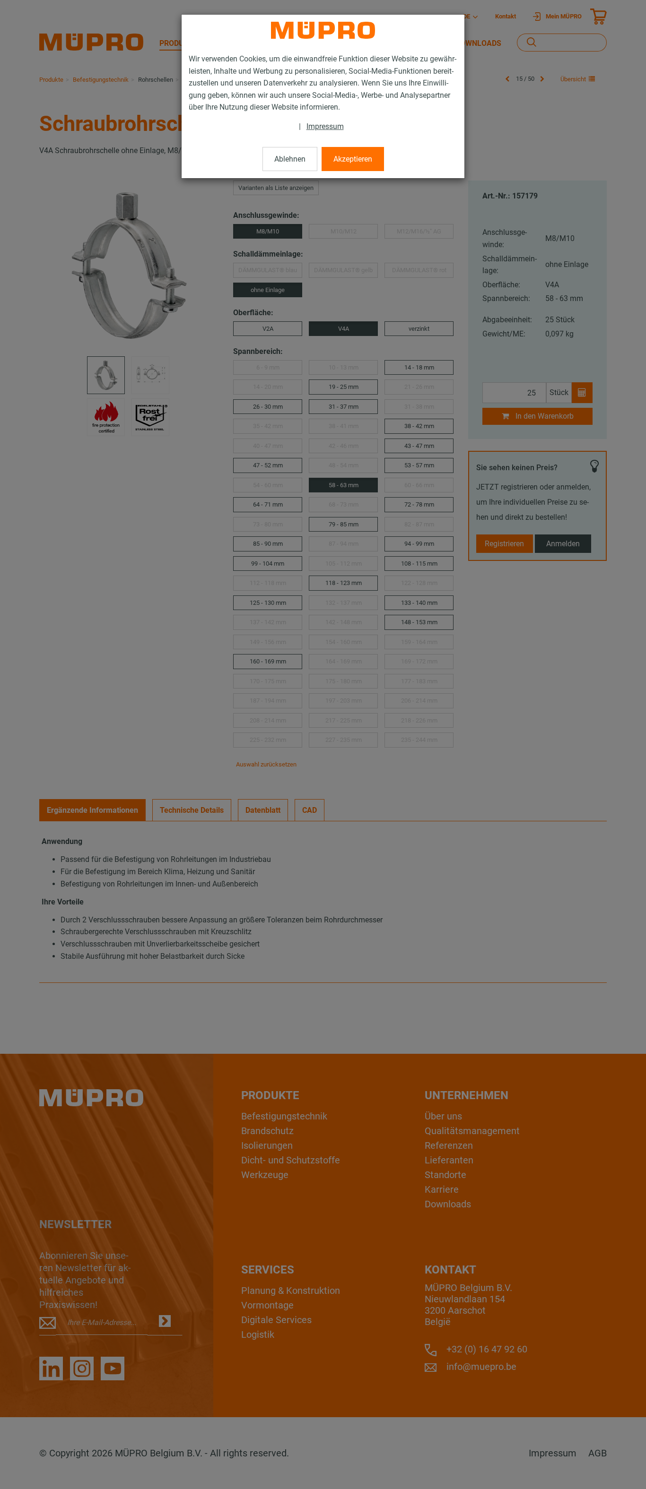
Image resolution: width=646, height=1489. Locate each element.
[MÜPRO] (323, 30)
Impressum (325, 126)
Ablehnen (290, 159)
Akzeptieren (352, 159)
